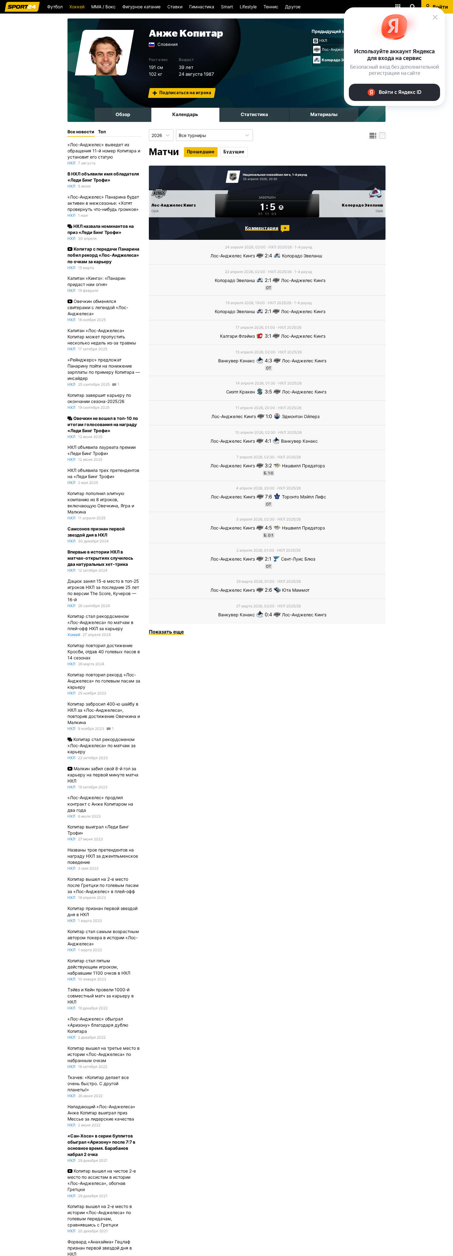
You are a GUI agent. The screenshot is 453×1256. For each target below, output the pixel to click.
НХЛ (323, 40)
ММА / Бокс (103, 6)
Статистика (254, 114)
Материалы (323, 114)
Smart (227, 6)
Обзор (123, 114)
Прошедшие (200, 152)
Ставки (174, 6)
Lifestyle (248, 6)
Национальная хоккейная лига (267, 174)
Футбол (55, 6)
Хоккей (76, 6)
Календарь (185, 114)
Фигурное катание (141, 6)
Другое (292, 6)
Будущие (233, 152)
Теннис (270, 6)
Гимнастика (201, 6)
